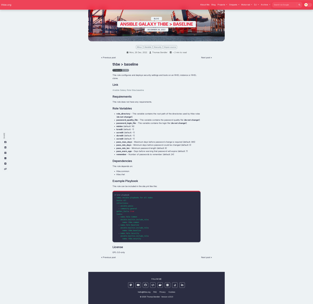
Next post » (206, 57)
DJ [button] (255, 4)
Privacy (163, 292)
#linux (139, 47)
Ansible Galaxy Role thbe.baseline (128, 90)
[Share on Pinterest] (5, 152)
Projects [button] (222, 4)
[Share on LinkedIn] (5, 147)
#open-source (170, 47)
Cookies (171, 292)
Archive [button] (265, 4)
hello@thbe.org (144, 292)
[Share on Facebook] (5, 142)
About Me (204, 4)
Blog (213, 4)
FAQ (155, 292)
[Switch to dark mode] (308, 5)
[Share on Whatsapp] (5, 158)
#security (158, 47)
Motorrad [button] (246, 4)
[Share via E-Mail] (5, 163)
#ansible (148, 47)
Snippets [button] (233, 4)
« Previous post (108, 57)
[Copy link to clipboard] (5, 168)
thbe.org (6, 4)
